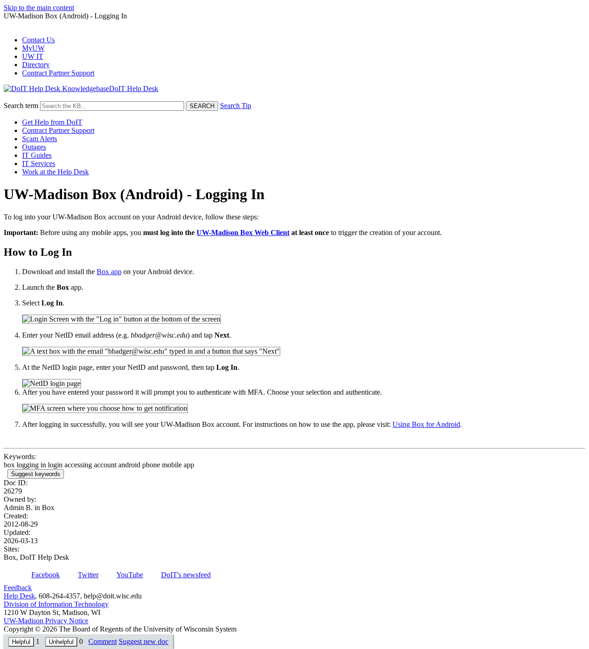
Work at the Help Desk (55, 172)
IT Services (38, 163)
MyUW (33, 48)
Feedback (18, 588)
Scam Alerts (39, 139)
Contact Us (38, 40)
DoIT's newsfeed (186, 575)
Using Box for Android (426, 424)
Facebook (45, 575)
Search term (21, 105)
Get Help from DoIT (52, 122)
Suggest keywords (35, 474)
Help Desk (19, 596)
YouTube (129, 575)
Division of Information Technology (56, 604)
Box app (109, 272)
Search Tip (235, 105)
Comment (102, 641)
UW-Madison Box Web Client (242, 232)
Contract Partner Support (58, 73)
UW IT (32, 56)
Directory (36, 65)
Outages (34, 147)
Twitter (88, 575)
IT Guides (37, 155)
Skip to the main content (39, 7)
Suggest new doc (143, 641)
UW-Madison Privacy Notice (46, 621)
